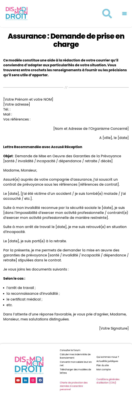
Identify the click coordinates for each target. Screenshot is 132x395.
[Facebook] (40, 380)
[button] (124, 13)
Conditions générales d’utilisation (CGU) (107, 381)
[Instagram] (33, 380)
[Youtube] (18, 380)
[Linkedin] (25, 380)
